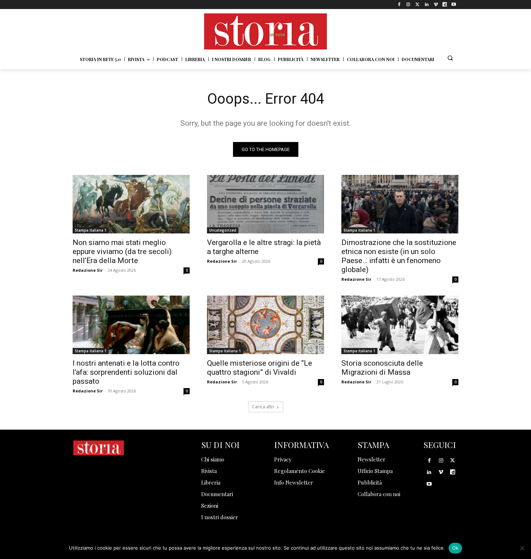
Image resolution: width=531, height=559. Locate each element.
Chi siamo (212, 459)
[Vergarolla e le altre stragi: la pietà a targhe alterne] (265, 204)
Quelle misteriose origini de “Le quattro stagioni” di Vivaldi (259, 368)
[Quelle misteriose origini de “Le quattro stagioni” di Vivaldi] (265, 325)
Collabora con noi (379, 494)
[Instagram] (408, 4)
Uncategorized (222, 230)
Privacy (283, 459)
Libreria (210, 482)
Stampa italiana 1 (91, 230)
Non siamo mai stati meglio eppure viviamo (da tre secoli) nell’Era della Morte (122, 251)
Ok (455, 548)
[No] (522, 548)
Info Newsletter (293, 482)
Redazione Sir (88, 270)
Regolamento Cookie (299, 470)
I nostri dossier (219, 517)
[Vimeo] (435, 4)
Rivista (209, 470)
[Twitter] (417, 4)
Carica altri (263, 407)
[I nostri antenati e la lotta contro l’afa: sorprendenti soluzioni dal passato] (131, 325)
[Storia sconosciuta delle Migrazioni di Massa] (399, 325)
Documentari (217, 494)
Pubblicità (370, 482)
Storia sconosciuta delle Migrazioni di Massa (382, 368)
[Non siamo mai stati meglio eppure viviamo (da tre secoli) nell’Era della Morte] (131, 204)
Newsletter (371, 459)
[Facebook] (399, 4)
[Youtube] (453, 4)
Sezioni (209, 505)
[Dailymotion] (444, 4)
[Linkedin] (426, 4)
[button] (450, 58)
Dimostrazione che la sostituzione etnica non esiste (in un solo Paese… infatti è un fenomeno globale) (398, 256)
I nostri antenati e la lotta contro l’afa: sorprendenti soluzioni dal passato (126, 372)
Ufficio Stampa (375, 470)
